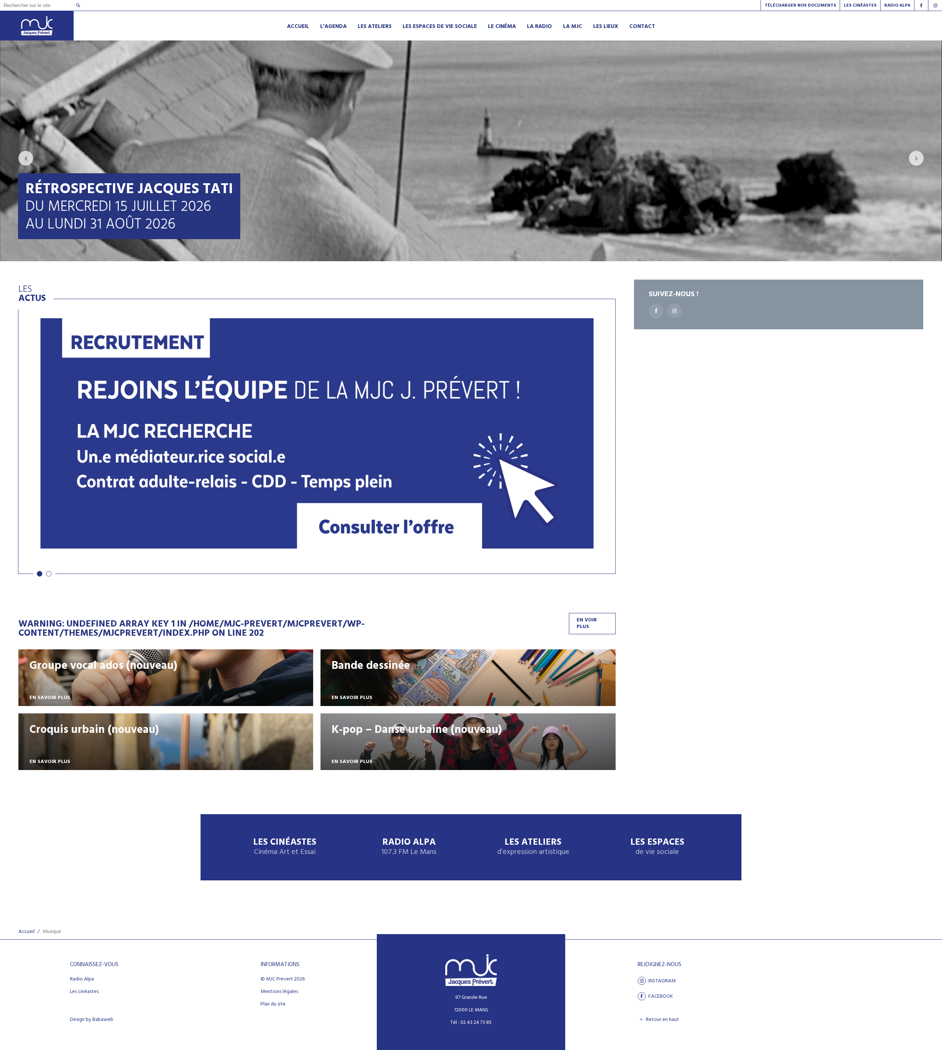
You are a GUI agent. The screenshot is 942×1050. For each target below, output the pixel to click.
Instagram (661, 981)
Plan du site (273, 1004)
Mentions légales (279, 991)
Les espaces (657, 847)
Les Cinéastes (860, 5)
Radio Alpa (408, 847)
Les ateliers (533, 847)
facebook (660, 996)
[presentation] (25, 158)
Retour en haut (662, 1019)
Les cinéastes (84, 991)
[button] (39, 574)
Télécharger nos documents (800, 5)
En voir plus (587, 623)
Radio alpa (897, 5)
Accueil (26, 931)
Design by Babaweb (91, 1019)
